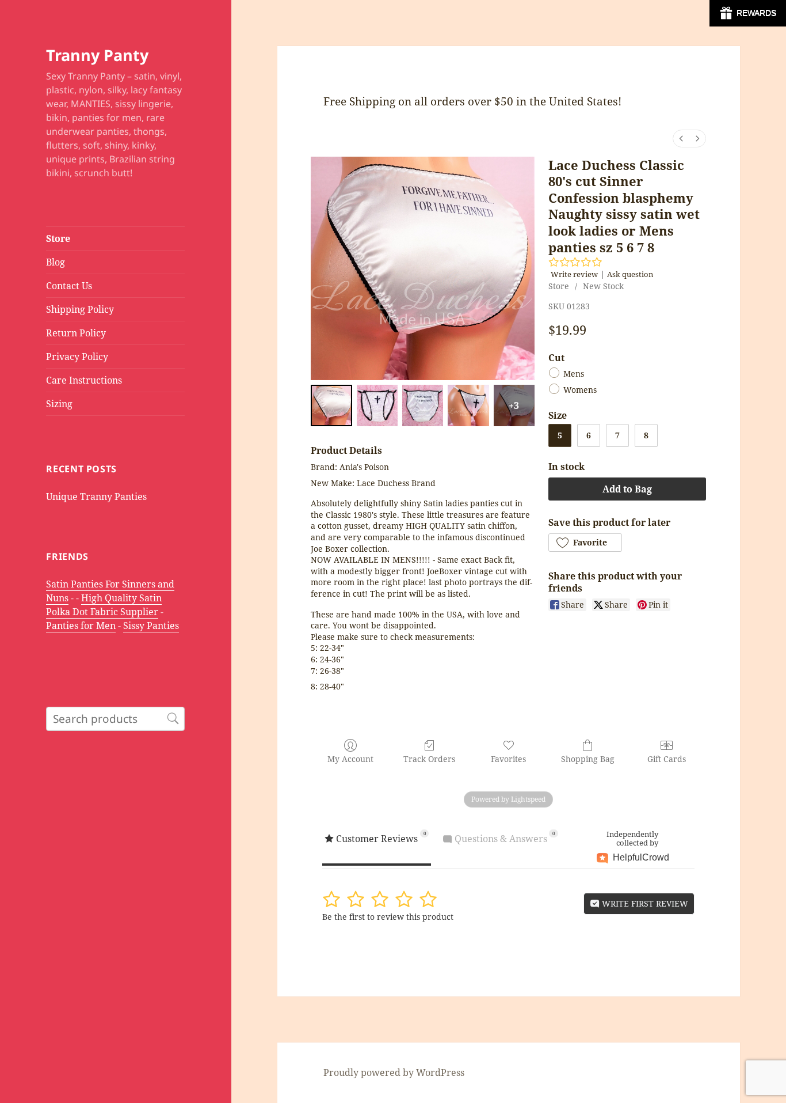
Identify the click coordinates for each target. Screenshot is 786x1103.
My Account (350, 758)
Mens (573, 374)
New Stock (603, 286)
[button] (585, 542)
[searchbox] (115, 719)
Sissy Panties (151, 625)
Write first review (644, 903)
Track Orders (429, 758)
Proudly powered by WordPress (393, 1072)
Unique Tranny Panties (96, 496)
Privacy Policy (77, 356)
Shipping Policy (80, 309)
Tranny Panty (97, 55)
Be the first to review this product (387, 916)
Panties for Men (81, 625)
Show (747, 13)
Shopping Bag (588, 758)
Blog (55, 262)
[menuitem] (681, 138)
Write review (574, 274)
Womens (580, 390)
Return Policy (76, 333)
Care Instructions (84, 380)
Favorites (508, 758)
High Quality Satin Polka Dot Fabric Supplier (104, 605)
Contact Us (69, 285)
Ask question (630, 274)
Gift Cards (666, 758)
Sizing (59, 403)
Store (58, 238)
